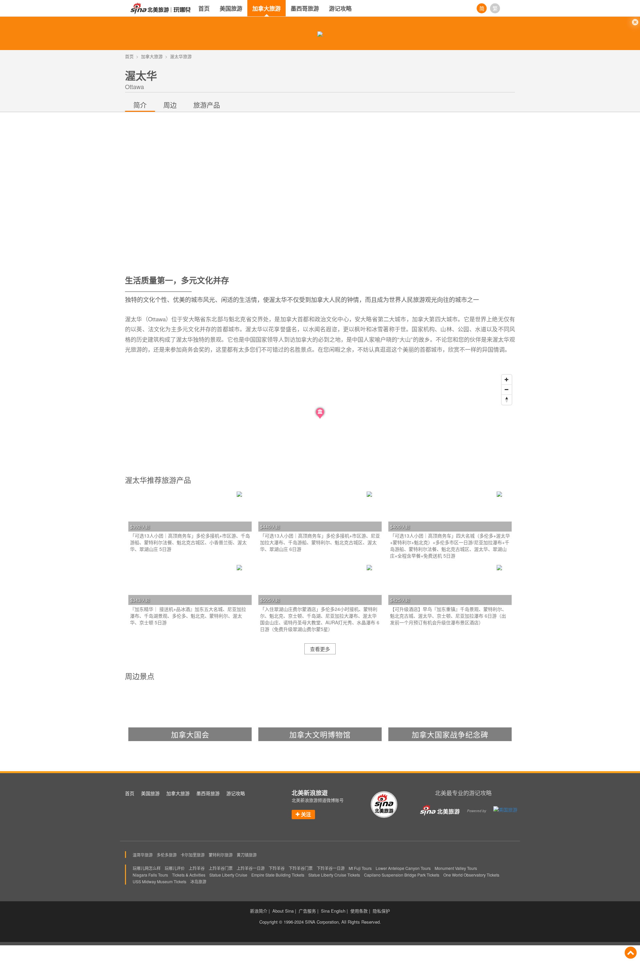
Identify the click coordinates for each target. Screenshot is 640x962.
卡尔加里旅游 (193, 855)
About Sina (283, 911)
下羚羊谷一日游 (331, 868)
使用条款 (359, 911)
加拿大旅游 (266, 8)
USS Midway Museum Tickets (159, 881)
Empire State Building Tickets (277, 875)
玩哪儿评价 (175, 868)
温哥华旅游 (143, 855)
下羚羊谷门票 (301, 868)
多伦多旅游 (167, 855)
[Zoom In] (507, 380)
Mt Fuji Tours (360, 868)
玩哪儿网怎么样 (147, 868)
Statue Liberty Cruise (228, 875)
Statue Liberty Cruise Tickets (334, 875)
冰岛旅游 (198, 881)
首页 (204, 8)
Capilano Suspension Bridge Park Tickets (401, 875)
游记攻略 (340, 8)
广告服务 (307, 911)
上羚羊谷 (197, 868)
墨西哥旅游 (305, 8)
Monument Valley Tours (456, 868)
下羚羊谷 (277, 868)
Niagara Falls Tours (150, 875)
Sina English (333, 911)
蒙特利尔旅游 (221, 855)
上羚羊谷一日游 (251, 868)
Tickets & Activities (188, 875)
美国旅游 (231, 8)
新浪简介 (258, 911)
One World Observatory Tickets (471, 875)
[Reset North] (507, 400)
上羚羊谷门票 (221, 868)
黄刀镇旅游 (247, 855)
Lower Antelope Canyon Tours (403, 868)
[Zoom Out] (507, 390)
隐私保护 (381, 911)
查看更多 (320, 648)
